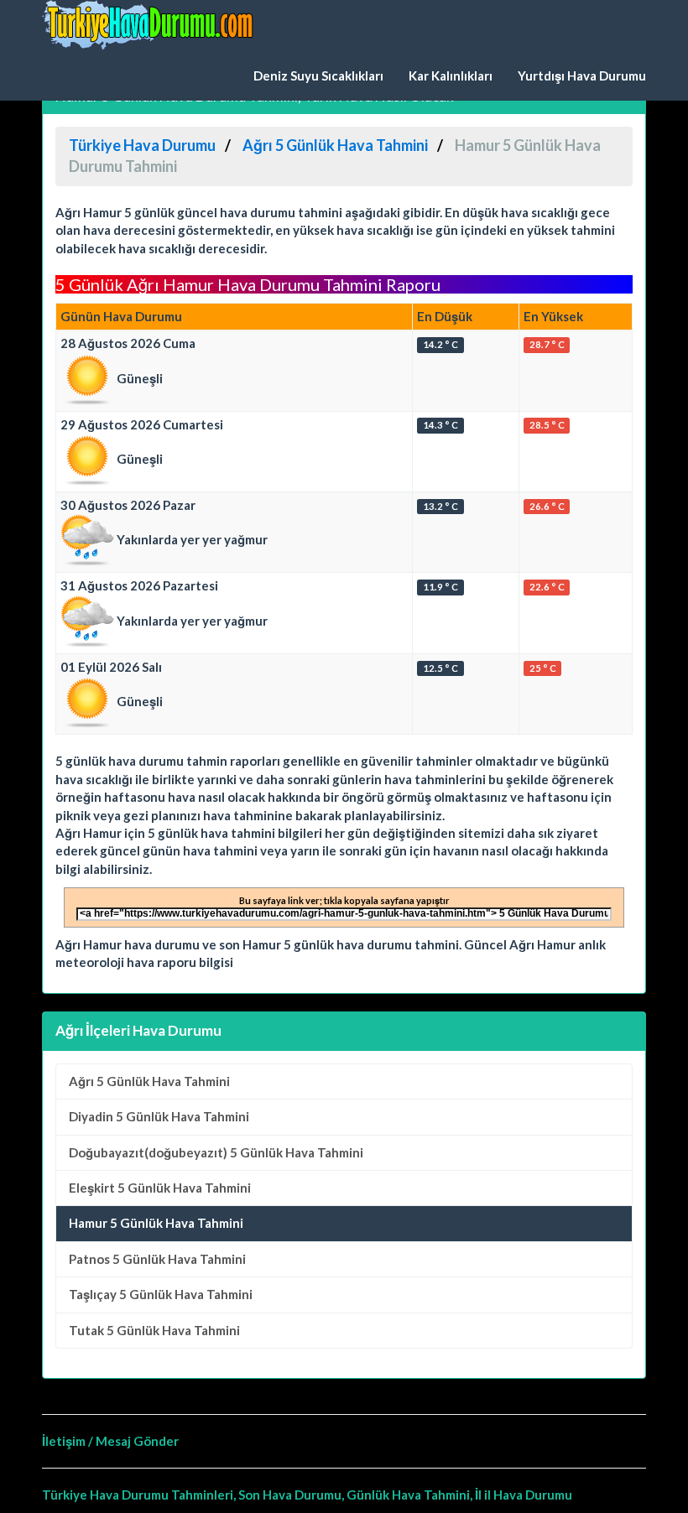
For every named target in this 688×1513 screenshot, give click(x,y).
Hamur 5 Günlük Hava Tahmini (156, 1222)
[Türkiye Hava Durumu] (151, 25)
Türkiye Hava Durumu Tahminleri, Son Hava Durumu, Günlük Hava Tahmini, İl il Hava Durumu (307, 1494)
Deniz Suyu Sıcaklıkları (318, 75)
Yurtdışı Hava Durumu (582, 75)
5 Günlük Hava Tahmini (149, 1081)
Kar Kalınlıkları (451, 75)
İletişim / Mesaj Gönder (110, 1440)
